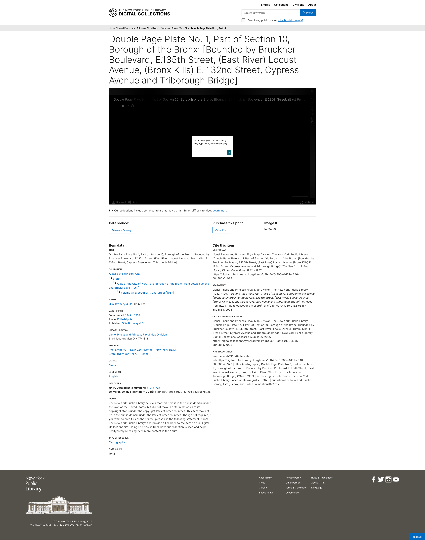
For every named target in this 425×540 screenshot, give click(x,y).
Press (262, 482)
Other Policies (293, 482)
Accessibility (265, 477)
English (113, 376)
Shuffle (265, 4)
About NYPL (318, 482)
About (312, 4)
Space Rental (266, 492)
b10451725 (153, 387)
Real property (117, 349)
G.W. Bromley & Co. (121, 304)
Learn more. (220, 210)
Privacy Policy (293, 477)
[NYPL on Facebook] (373, 479)
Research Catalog (121, 230)
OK (229, 152)
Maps (145, 353)
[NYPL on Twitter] (381, 479)
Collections (281, 4)
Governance (292, 492)
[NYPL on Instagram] (388, 479)
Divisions (298, 4)
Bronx (116, 278)
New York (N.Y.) (166, 349)
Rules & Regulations (322, 477)
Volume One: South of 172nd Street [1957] (147, 292)
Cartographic (117, 442)
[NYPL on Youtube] (396, 479)
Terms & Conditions (296, 487)
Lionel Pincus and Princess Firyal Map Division (138, 334)
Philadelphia (124, 319)
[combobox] (271, 12)
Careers (263, 487)
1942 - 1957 (132, 315)
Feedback (417, 536)
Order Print (221, 230)
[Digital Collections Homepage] (139, 12)
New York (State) (141, 349)
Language (316, 487)
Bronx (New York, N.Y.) (123, 353)
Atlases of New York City (124, 273)
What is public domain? (290, 20)
